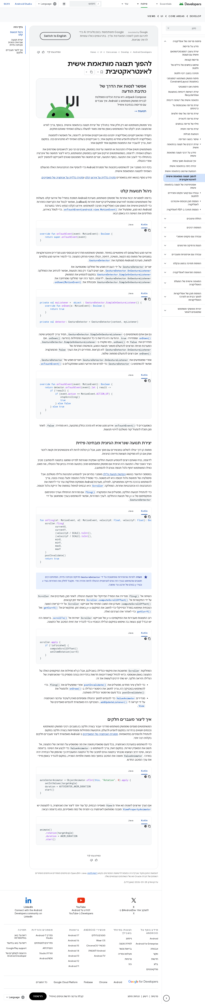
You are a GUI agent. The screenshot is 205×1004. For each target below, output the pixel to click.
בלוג (156, 964)
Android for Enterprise (147, 943)
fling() (90, 492)
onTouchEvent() (51, 363)
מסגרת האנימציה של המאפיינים (100, 734)
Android (154, 938)
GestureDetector (99, 260)
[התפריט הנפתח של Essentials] (155, 4)
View (141, 705)
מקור (155, 953)
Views (152, 16)
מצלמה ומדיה (125, 953)
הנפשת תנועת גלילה (114, 474)
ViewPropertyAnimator (137, 809)
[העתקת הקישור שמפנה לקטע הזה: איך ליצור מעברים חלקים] (104, 720)
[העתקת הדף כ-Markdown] (91, 72)
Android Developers (142, 52)
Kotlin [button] (144, 224)
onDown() (145, 338)
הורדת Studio (46, 953)
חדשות (154, 959)
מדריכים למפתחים (43, 943)
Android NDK (46, 958)
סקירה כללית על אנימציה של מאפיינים (63, 177)
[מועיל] (43, 52)
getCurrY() (144, 611)
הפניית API (48, 948)
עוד (126, 3)
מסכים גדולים (98, 935)
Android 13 (73, 955)
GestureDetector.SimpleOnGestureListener (124, 274)
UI (162, 16)
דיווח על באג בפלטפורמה (20, 936)
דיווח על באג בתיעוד (16, 943)
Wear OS (100, 940)
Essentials (166, 3)
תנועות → (140, 111)
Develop (195, 16)
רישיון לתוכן (92, 873)
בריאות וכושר (125, 948)
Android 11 (73, 966)
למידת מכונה (125, 943)
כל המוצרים (41, 982)
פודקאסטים (152, 969)
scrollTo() (60, 617)
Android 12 (73, 961)
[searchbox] (183, 28)
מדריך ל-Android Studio (44, 936)
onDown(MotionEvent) (68, 282)
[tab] (144, 224)
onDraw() (75, 688)
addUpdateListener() (114, 702)
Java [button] (130, 224)
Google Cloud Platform (66, 982)
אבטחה (154, 948)
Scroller (97, 485)
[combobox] (86, 4)
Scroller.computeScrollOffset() (107, 600)
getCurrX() (50, 607)
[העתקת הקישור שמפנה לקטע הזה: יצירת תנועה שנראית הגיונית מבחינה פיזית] (73, 443)
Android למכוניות (96, 950)
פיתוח (144, 3)
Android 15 (73, 945)
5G (130, 964)
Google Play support (16, 948)
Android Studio (23, 3)
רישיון (145, 996)
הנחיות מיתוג (134, 996)
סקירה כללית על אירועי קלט (100, 177)
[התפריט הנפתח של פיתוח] (136, 4)
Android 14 (73, 950)
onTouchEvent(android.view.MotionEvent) (90, 209)
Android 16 (73, 940)
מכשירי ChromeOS (95, 945)
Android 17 (73, 935)
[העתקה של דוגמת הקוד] (149, 230)
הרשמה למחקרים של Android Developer (16, 954)
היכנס (7, 3)
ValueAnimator (126, 698)
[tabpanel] (93, 237)
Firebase (88, 982)
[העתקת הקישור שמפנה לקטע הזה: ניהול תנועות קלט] (117, 191)
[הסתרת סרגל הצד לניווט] (166, 998)
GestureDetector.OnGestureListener (128, 270)
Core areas (176, 16)
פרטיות (128, 959)
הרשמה (38, 996)
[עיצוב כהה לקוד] (146, 230)
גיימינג (129, 938)
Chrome (103, 982)
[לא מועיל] (38, 52)
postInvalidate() (95, 684)
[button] (186, 41)
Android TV (99, 955)
